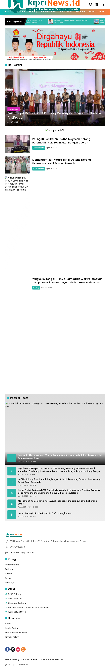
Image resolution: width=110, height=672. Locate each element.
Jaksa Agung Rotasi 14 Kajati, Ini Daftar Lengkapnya (45, 513)
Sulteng (36, 287)
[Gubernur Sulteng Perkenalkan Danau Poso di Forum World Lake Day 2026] (87, 21)
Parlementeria (38, 147)
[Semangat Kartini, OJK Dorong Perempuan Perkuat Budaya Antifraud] (55, 97)
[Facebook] (7, 649)
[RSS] (23, 649)
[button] (90, 4)
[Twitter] (12, 649)
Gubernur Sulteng (17, 603)
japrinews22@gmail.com (22, 552)
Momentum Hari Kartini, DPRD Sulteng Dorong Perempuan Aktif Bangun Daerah (61, 161)
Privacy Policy (12, 637)
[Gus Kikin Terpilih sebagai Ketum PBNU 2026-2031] (41, 21)
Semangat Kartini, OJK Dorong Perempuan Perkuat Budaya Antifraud (54, 115)
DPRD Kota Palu (15, 598)
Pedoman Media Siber (16, 632)
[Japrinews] (44, 4)
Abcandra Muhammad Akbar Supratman (28, 607)
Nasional (9, 573)
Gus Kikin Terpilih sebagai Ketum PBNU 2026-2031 (61, 21)
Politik (8, 578)
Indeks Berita (11, 628)
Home (8, 623)
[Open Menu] (97, 4)
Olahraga (9, 582)
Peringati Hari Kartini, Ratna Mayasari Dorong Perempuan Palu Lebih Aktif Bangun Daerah (61, 140)
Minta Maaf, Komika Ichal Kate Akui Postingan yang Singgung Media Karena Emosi (57, 502)
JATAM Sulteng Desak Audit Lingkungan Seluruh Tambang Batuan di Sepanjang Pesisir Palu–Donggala (59, 480)
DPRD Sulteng (14, 594)
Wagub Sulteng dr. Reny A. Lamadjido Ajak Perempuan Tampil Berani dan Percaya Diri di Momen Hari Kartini (67, 280)
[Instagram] (18, 649)
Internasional (13, 109)
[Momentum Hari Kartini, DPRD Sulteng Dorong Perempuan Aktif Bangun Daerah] (17, 165)
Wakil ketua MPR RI (17, 611)
